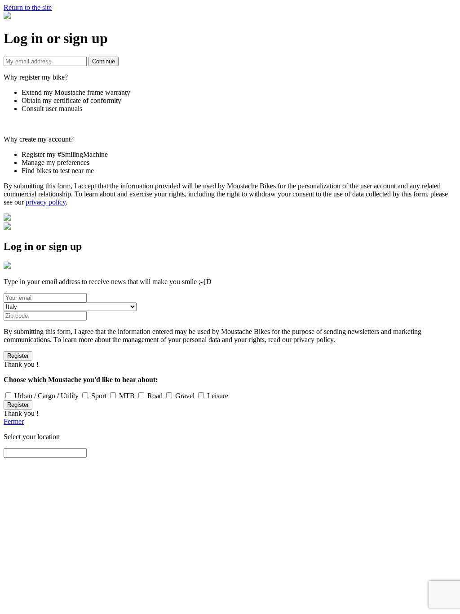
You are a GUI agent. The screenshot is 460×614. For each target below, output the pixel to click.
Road (154, 396)
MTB (126, 396)
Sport (97, 396)
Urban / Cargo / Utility (46, 396)
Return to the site (28, 7)
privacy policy (46, 202)
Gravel (184, 396)
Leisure (216, 396)
